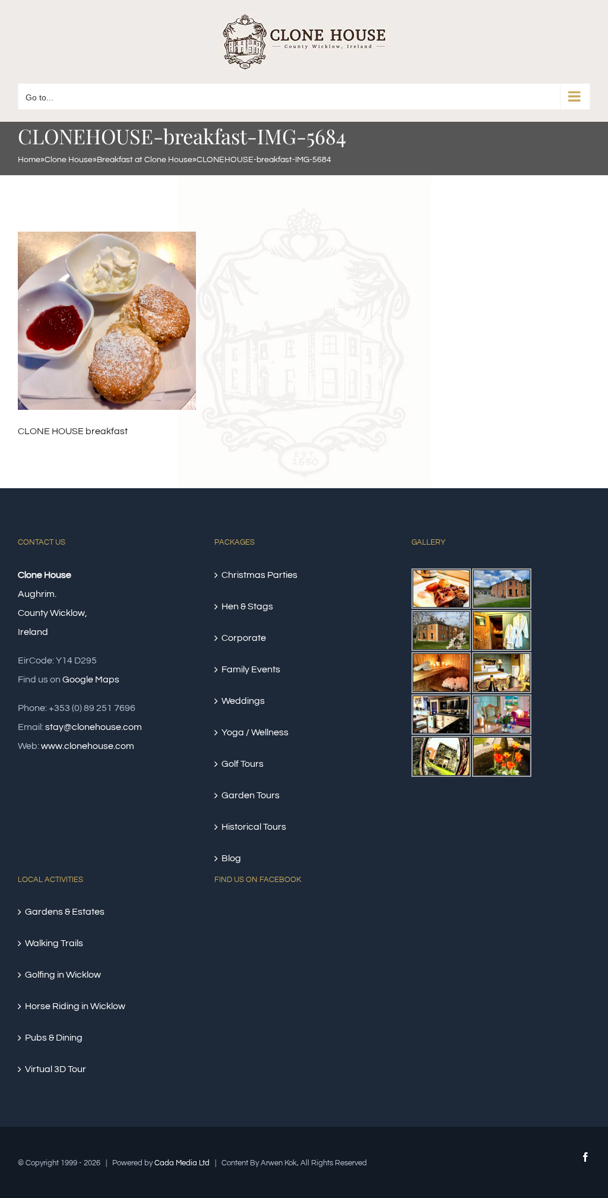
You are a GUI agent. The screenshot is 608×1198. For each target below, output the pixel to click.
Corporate (243, 638)
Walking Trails (54, 943)
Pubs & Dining (54, 1037)
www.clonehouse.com (87, 746)
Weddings (243, 701)
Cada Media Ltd (182, 1163)
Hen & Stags (247, 606)
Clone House (69, 160)
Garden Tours (250, 795)
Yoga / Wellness (255, 732)
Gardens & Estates (64, 911)
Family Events (250, 669)
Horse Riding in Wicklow (75, 1006)
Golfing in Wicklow (63, 974)
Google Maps (90, 679)
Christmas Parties (259, 575)
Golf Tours (242, 764)
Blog (231, 858)
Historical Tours (253, 827)
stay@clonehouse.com (93, 727)
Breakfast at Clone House (144, 160)
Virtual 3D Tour (55, 1069)
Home (29, 160)
